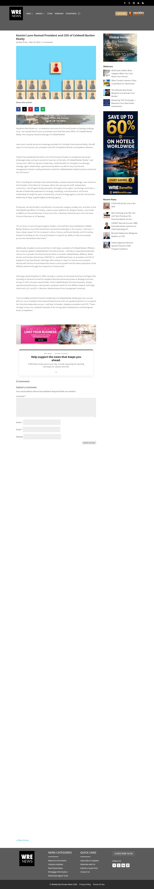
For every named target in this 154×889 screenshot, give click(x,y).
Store (49, 13)
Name (19, 422)
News (28, 13)
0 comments (47, 42)
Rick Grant (23, 42)
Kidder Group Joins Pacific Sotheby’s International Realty (53, 506)
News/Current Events (57, 860)
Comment (21, 396)
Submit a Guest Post (89, 868)
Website (19, 437)
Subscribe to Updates (89, 860)
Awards (39, 13)
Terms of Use (99, 884)
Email (19, 429)
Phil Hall (24, 507)
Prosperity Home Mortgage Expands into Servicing (49, 569)
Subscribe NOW (124, 853)
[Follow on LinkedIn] (138, 3)
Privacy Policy (85, 884)
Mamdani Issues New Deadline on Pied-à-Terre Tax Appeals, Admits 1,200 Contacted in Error (55, 697)
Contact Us (85, 872)
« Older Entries (22, 840)
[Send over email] (43, 109)
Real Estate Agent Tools (58, 875)
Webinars (59, 13)
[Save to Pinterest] (30, 109)
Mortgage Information (57, 872)
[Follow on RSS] (143, 3)
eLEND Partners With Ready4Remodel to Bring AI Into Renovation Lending (51, 829)
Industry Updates (55, 864)
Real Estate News (55, 868)
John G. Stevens (27, 765)
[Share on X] (24, 109)
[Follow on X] (129, 3)
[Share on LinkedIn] (36, 109)
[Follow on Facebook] (125, 3)
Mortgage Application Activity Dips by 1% (44, 632)
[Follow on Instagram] (134, 3)
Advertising (71, 13)
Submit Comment (89, 443)
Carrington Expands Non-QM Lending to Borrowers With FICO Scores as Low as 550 (53, 763)
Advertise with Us (87, 864)
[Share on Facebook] (18, 109)
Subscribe (121, 13)
